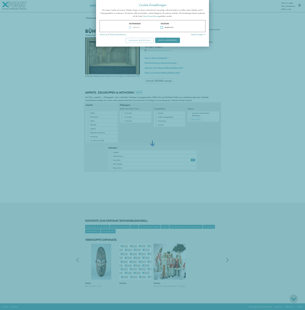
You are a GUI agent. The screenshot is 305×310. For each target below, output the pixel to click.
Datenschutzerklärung (150, 16)
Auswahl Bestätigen (140, 40)
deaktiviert (167, 27)
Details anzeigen (197, 34)
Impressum (103, 34)
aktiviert (136, 27)
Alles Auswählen (167, 40)
